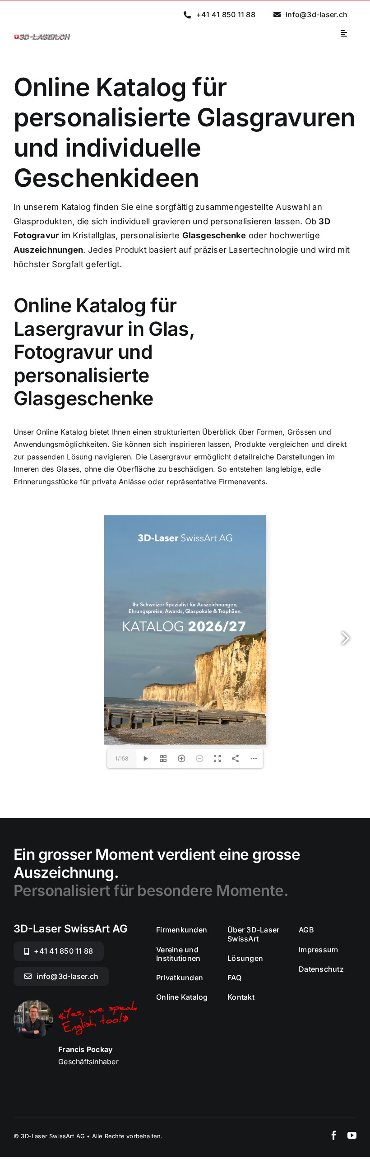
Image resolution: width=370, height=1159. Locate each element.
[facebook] (333, 1135)
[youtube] (351, 1135)
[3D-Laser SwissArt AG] (42, 36)
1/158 (121, 758)
